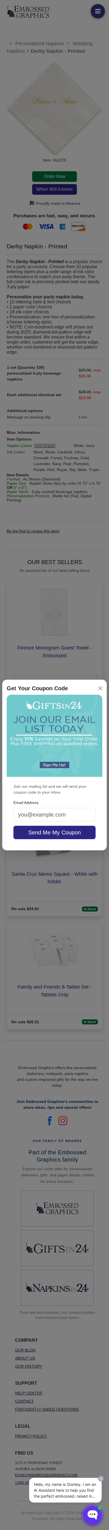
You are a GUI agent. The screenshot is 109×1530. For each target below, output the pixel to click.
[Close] (100, 688)
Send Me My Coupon (54, 832)
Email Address (26, 802)
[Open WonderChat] (92, 1515)
